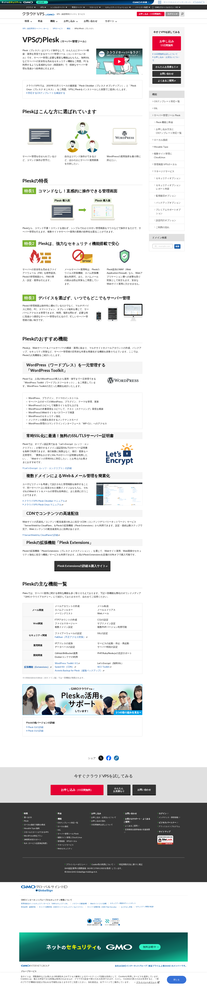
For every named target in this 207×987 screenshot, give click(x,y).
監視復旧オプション (166, 195)
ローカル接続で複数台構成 (34, 824)
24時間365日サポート (32, 839)
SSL (156, 108)
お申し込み (166, 42)
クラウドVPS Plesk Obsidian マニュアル (44, 500)
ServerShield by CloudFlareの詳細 (41, 535)
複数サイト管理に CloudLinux (163, 155)
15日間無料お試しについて (165, 54)
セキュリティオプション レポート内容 (168, 187)
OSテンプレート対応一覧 (167, 101)
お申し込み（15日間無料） (150, 14)
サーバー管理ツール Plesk (167, 115)
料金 (40, 21)
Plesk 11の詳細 (35, 730)
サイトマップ (164, 831)
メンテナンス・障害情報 (168, 817)
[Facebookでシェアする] (108, 758)
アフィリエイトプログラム (169, 826)
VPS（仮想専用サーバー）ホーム (35, 28)
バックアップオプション (168, 202)
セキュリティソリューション (116, 7)
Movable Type (161, 146)
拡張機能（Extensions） (37, 667)
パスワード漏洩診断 (79, 903)
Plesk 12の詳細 (35, 727)
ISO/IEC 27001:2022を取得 (99, 868)
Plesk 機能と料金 (164, 122)
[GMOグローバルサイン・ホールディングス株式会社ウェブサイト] (44, 891)
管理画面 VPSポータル (165, 164)
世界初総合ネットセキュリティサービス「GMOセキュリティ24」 (45, 903)
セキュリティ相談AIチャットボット (123, 903)
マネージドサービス (164, 171)
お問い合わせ (90, 21)
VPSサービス (58, 28)
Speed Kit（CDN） (64, 666)
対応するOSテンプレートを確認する (46, 92)
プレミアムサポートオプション (168, 211)
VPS (42, 7)
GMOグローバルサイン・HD (166, 7)
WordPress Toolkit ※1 (66, 663)
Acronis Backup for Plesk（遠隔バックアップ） (79, 670)
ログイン (171, 14)
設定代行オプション (166, 220)
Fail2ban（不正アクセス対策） (70, 637)
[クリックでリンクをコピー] (116, 758)
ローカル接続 (161, 139)
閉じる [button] (177, 980)
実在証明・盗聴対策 (28, 907)
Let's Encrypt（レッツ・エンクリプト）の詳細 (48, 468)
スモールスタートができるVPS (36, 832)
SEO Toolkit (103, 666)
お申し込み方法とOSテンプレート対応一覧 (169, 131)
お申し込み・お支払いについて (103, 817)
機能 (68, 28)
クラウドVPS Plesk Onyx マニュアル (42, 504)
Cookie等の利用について (102, 864)
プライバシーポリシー (146, 982)
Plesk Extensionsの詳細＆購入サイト (81, 566)
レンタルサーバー (58, 7)
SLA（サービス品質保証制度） (36, 843)
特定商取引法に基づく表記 (130, 864)
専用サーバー (77, 7)
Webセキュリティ (65, 848)
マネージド (93, 7)
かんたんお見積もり (166, 66)
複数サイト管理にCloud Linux (70, 837)
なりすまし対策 (126, 907)
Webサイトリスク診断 (98, 903)
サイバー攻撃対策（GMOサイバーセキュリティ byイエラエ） (61, 907)
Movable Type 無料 (32, 828)
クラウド (29, 7)
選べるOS (28, 817)
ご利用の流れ (162, 227)
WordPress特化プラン (33, 836)
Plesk (26, 821)
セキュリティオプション (168, 178)
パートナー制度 (141, 7)
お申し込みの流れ (98, 821)
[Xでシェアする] (101, 758)
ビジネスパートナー (167, 822)
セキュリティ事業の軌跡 (144, 907)
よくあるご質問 (166, 80)
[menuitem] (29, 21)
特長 (26, 813)
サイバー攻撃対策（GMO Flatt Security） (102, 907)
